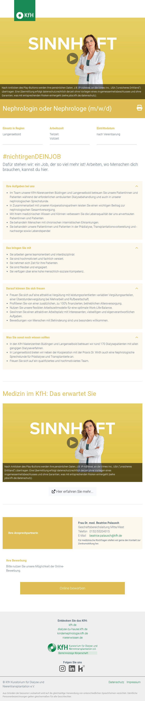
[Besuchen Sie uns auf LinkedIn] (73, 670)
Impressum (134, 682)
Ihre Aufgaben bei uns (20, 186)
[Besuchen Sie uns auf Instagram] (63, 670)
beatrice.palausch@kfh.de (105, 535)
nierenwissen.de (73, 637)
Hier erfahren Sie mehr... (74, 491)
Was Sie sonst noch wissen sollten (28, 337)
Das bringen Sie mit (18, 248)
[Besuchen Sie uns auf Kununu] (82, 670)
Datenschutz (116, 682)
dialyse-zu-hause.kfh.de (72, 629)
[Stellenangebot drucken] (139, 108)
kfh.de (72, 625)
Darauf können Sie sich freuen (25, 288)
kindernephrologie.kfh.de (72, 633)
